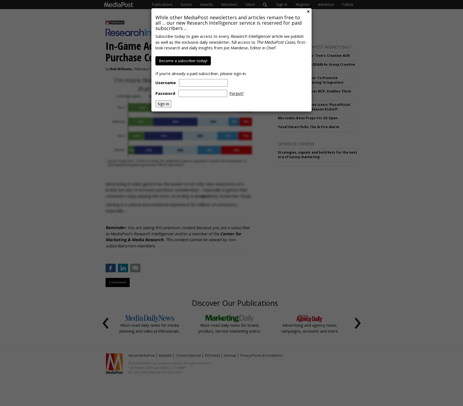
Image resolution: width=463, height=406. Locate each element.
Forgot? (236, 93)
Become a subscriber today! (183, 60)
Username (165, 82)
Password (165, 93)
